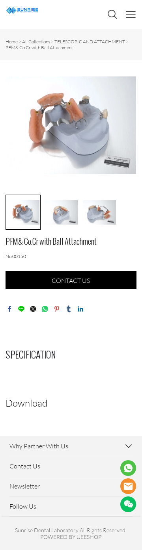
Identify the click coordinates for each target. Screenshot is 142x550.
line (21, 309)
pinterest (57, 309)
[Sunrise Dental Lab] (128, 486)
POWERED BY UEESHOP (70, 536)
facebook (9, 309)
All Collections (36, 42)
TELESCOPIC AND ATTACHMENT (89, 42)
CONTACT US (71, 280)
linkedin (80, 309)
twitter (33, 309)
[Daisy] (128, 468)
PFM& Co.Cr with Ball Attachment (39, 47)
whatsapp (45, 309)
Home (12, 42)
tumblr (69, 309)
